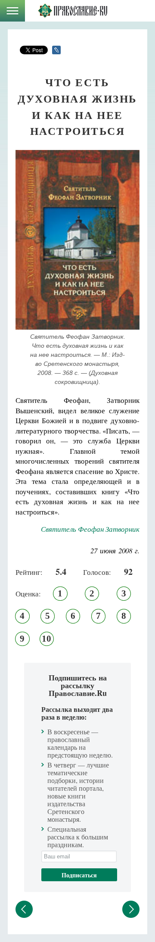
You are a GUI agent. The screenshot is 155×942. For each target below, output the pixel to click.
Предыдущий (24, 909)
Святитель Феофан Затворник (90, 529)
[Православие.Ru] (72, 11)
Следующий (131, 909)
